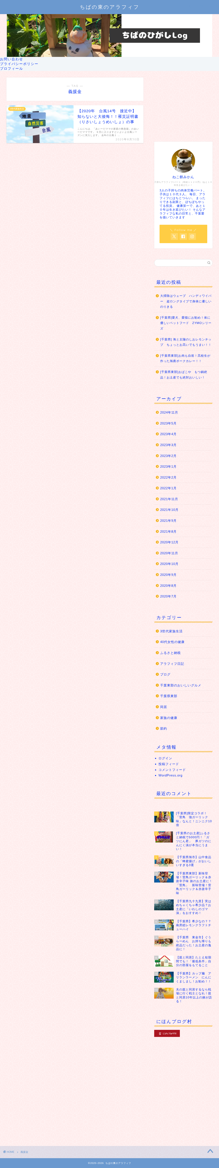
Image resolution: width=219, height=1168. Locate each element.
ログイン (165, 758)
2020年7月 (168, 596)
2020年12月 (169, 542)
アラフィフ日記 (172, 663)
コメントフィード (172, 770)
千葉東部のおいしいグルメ (180, 685)
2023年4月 (168, 434)
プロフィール (11, 68)
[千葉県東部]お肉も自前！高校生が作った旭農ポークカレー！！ (185, 358)
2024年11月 (169, 412)
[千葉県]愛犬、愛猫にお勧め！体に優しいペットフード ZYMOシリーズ (186, 323)
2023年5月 (168, 423)
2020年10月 (169, 564)
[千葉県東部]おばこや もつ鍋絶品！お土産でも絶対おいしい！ (183, 374)
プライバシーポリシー (19, 64)
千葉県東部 (168, 696)
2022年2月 (168, 477)
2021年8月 (168, 531)
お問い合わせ (11, 59)
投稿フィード (168, 764)
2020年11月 (169, 553)
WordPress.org (170, 775)
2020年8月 (168, 585)
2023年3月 (168, 445)
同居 (163, 707)
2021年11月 (169, 499)
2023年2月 (168, 456)
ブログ (165, 674)
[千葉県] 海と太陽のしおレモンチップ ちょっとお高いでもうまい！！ (186, 342)
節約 (163, 728)
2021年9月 (168, 520)
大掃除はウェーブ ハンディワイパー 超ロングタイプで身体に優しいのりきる (186, 301)
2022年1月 (168, 488)
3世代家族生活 (171, 631)
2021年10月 (169, 510)
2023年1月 (168, 466)
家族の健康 (168, 718)
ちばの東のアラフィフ (109, 7)
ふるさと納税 (170, 653)
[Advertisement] (183, 104)
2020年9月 (168, 575)
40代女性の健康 (172, 642)
